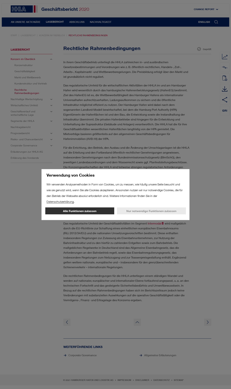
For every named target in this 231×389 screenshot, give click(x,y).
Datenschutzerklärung (60, 201)
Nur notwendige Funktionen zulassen (151, 211)
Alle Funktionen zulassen (79, 211)
